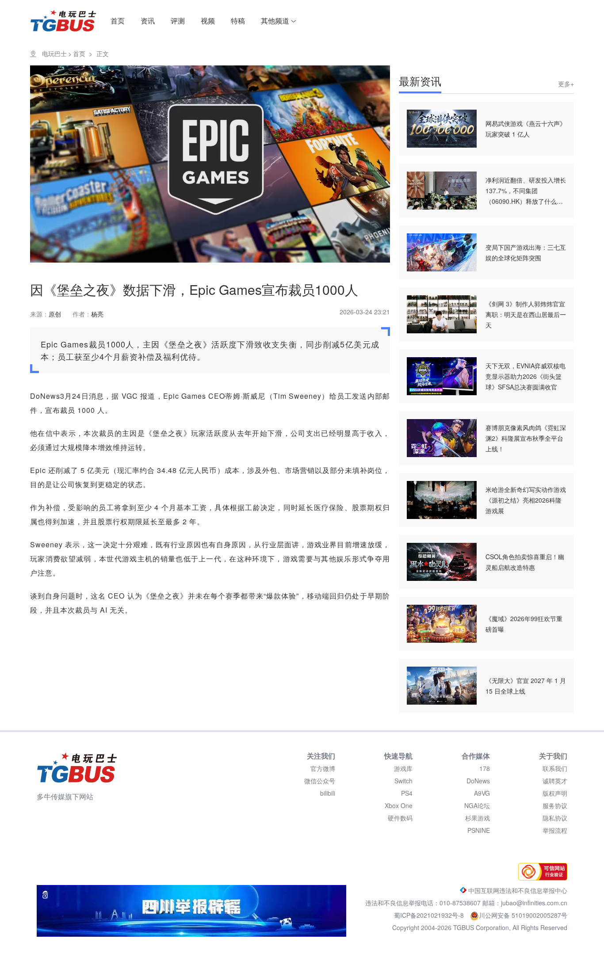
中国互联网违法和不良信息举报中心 (516, 890)
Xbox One (399, 805)
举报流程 (555, 830)
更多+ (566, 83)
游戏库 (403, 768)
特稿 (238, 20)
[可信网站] (540, 878)
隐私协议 (555, 817)
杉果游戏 (477, 817)
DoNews (478, 780)
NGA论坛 (477, 805)
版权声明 (555, 793)
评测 (178, 20)
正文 (102, 53)
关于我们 (553, 756)
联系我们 (555, 768)
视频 (208, 20)
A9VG (482, 793)
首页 (118, 20)
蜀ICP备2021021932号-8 (430, 915)
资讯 (148, 20)
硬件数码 (400, 817)
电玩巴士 (54, 53)
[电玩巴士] (77, 767)
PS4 (407, 793)
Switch (403, 780)
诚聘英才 (555, 780)
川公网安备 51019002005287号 (523, 915)
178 (484, 768)
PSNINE (478, 830)
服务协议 (555, 805)
